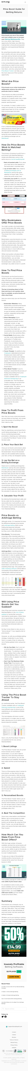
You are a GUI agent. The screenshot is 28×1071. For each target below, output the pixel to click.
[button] (25, 2)
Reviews (14, 1037)
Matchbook (5, 138)
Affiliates (14, 1047)
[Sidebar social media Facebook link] (5, 1017)
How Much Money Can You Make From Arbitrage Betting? (13, 1003)
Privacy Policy (14, 1045)
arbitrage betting (9, 525)
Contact (14, 1032)
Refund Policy (14, 1042)
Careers (14, 1034)
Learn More (14, 977)
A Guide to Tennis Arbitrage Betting (10, 991)
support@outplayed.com (15, 1026)
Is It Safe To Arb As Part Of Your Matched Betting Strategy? (13, 987)
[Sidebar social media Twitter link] (3, 1017)
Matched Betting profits (12, 39)
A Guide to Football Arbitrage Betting (10, 995)
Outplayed (7, 353)
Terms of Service (14, 1039)
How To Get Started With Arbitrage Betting (12, 998)
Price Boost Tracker (8, 71)
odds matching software (9, 568)
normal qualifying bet (17, 159)
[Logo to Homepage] (5, 2)
